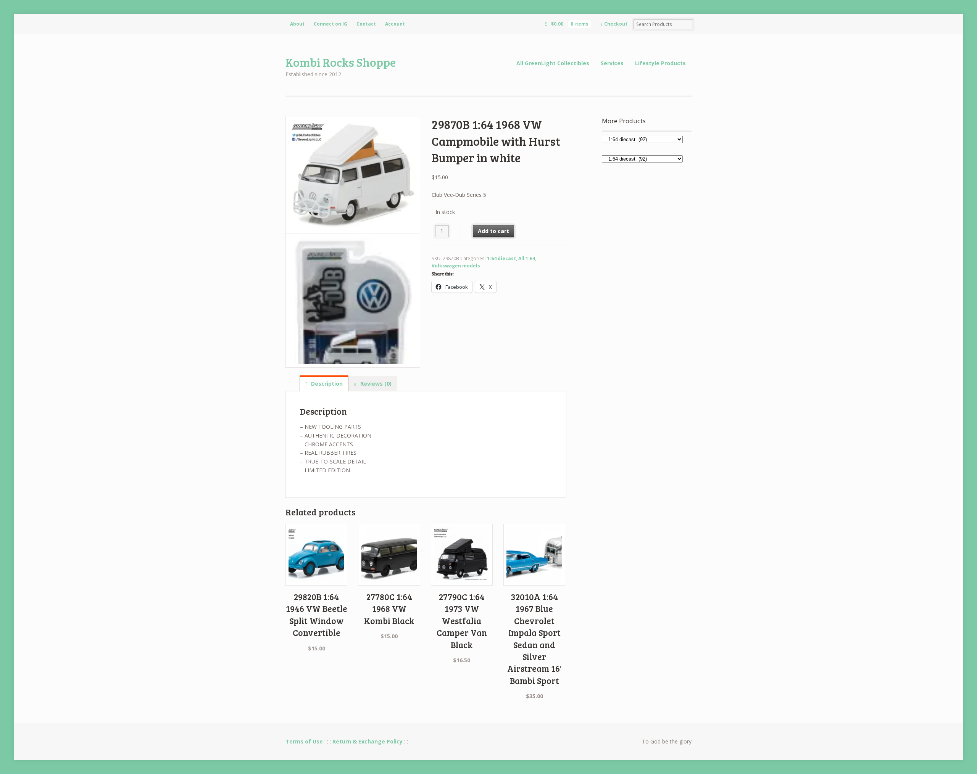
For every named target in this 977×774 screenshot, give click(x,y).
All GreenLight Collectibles (552, 63)
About (297, 24)
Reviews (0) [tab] (375, 383)
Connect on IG (330, 24)
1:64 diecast (501, 258)
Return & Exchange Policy (367, 741)
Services (612, 63)
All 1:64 (526, 258)
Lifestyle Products (660, 63)
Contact (366, 24)
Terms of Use (304, 741)
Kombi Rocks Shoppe (340, 62)
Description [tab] (326, 383)
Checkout (615, 24)
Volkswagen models (456, 265)
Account (395, 24)
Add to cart (493, 231)
